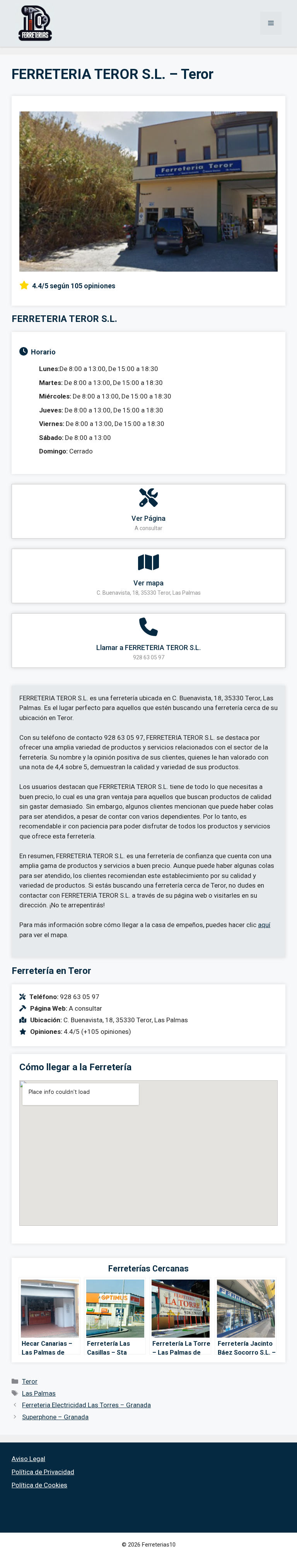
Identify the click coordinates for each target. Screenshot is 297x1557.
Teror (30, 1381)
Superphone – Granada (55, 1417)
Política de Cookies (39, 1485)
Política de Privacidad (43, 1472)
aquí (264, 925)
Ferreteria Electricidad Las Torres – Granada (86, 1405)
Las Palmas (39, 1393)
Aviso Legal (28, 1459)
